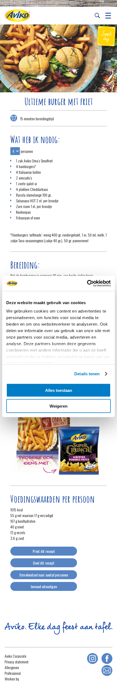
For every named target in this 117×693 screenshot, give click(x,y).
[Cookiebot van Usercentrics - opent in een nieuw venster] (87, 283)
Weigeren (58, 406)
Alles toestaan (58, 390)
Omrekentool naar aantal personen (43, 575)
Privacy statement (17, 661)
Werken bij (12, 679)
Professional (13, 673)
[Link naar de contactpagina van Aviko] (106, 670)
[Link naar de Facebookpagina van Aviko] (106, 658)
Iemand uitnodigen (44, 586)
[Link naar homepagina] (17, 15)
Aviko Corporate (15, 656)
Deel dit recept (43, 563)
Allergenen (12, 667)
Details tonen (87, 373)
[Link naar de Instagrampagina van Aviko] (92, 658)
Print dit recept (44, 551)
